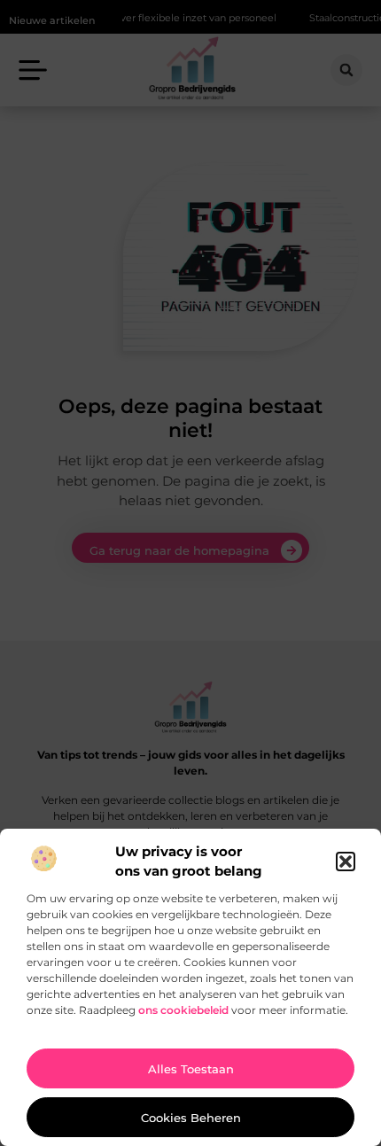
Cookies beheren (191, 1118)
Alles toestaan (191, 1069)
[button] (345, 861)
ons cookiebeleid (183, 1010)
